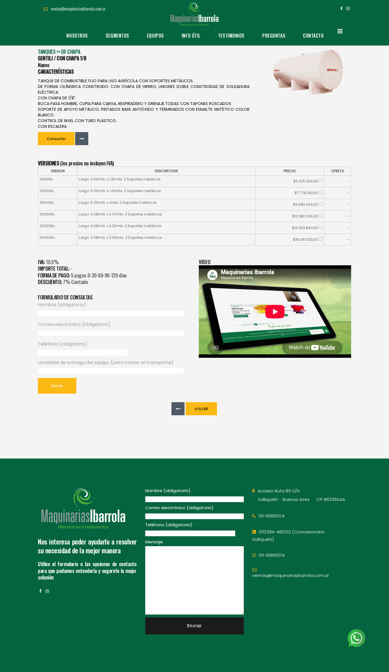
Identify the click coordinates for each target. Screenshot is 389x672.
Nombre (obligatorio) (62, 304)
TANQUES (46, 51)
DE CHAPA (70, 51)
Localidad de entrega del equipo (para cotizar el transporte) (105, 362)
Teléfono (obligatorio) (62, 344)
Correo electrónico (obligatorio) (74, 324)
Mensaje (154, 542)
